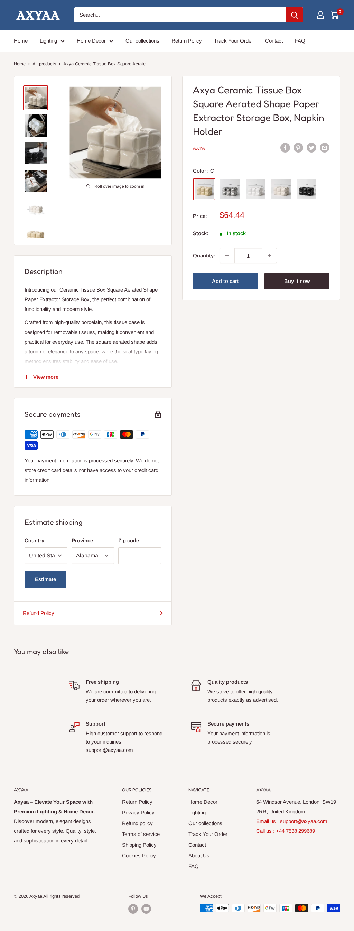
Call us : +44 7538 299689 (285, 831)
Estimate (45, 579)
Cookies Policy (139, 855)
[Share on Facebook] (285, 147)
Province (82, 540)
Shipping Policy (139, 845)
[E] (307, 189)
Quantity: (204, 255)
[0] (334, 15)
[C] (204, 189)
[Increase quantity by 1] (269, 255)
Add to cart (225, 281)
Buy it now (297, 281)
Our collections (142, 41)
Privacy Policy (138, 812)
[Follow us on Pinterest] (133, 909)
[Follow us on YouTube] (146, 909)
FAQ (300, 41)
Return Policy (186, 41)
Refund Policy (38, 613)
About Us (198, 855)
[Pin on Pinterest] (298, 147)
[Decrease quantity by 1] (227, 255)
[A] (255, 189)
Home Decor (91, 41)
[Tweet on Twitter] (311, 147)
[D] (230, 189)
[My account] (320, 15)
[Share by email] (324, 147)
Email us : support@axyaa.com (291, 821)
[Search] (294, 14)
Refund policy (137, 823)
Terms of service (141, 834)
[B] (281, 189)
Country (34, 540)
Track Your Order (233, 41)
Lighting (48, 41)
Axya (199, 148)
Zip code (128, 540)
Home (21, 41)
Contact (274, 41)
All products (44, 63)
